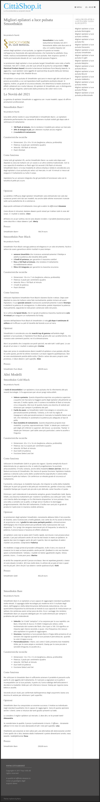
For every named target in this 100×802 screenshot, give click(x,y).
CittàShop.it (22, 6)
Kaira (19, 799)
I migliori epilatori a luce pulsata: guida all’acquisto (84, 21)
